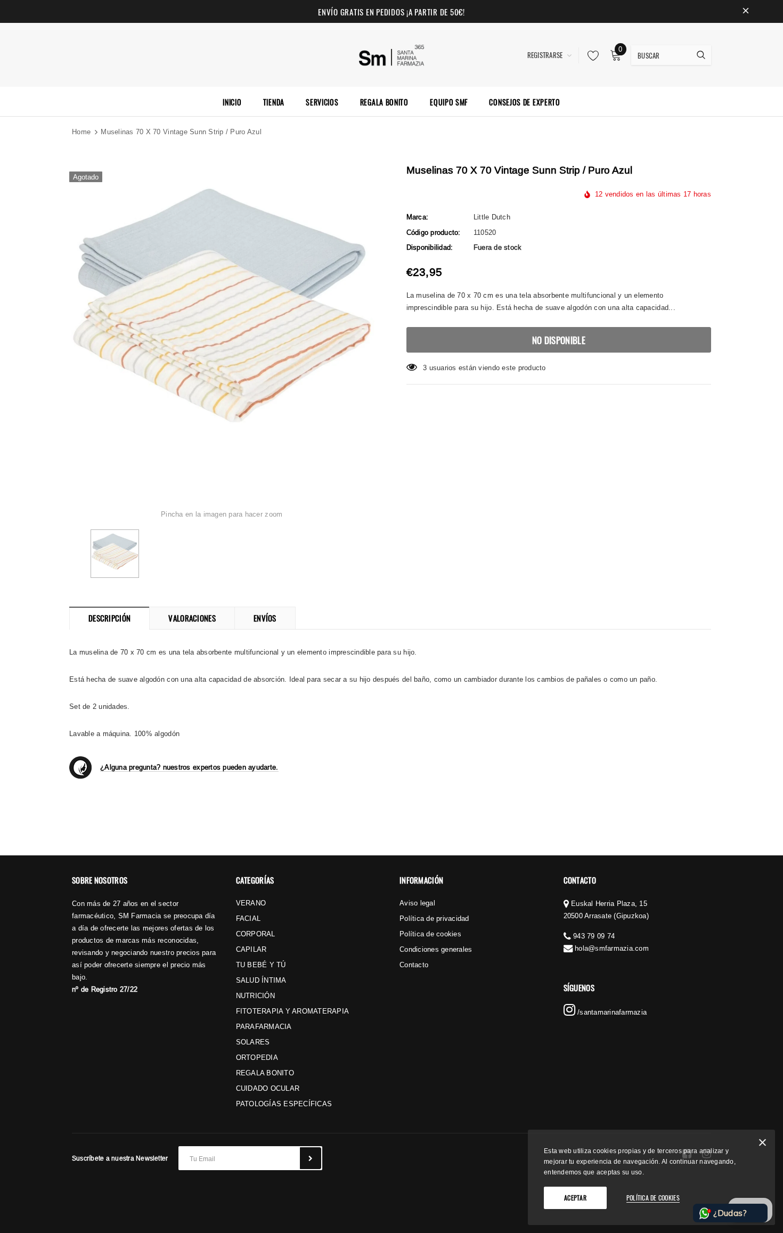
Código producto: (433, 232)
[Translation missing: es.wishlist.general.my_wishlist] (590, 55)
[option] (221, 318)
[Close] (762, 1144)
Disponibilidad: (429, 247)
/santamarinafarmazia (611, 1012)
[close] (745, 11)
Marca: (417, 217)
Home (81, 131)
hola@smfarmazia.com (612, 948)
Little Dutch (492, 217)
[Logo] (392, 54)
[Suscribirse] (310, 1158)
